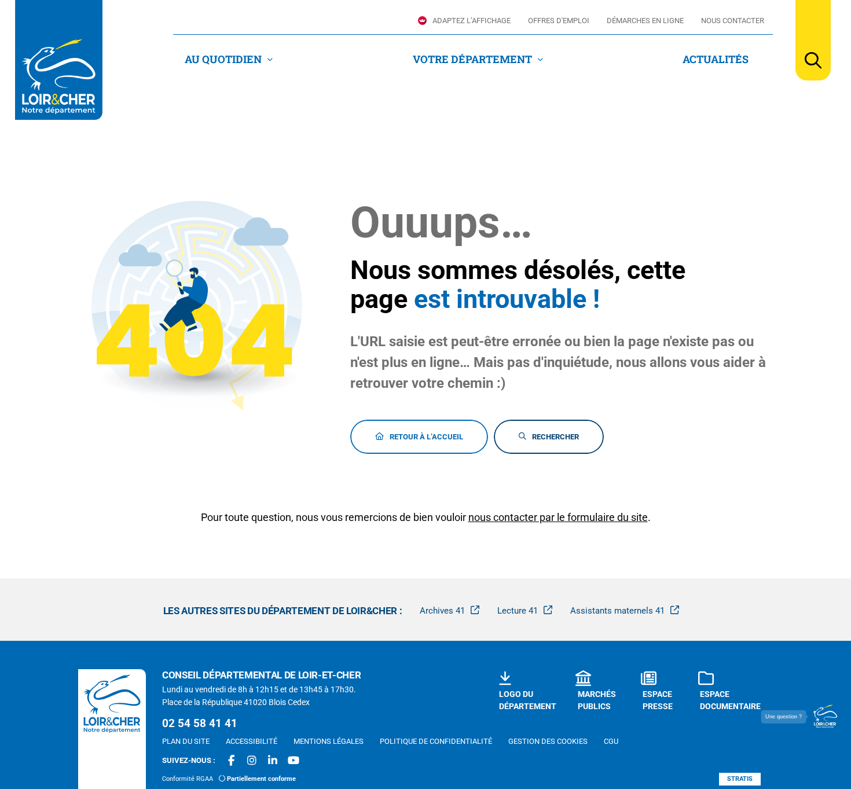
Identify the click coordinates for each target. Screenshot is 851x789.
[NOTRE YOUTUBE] (293, 760)
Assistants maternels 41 (617, 610)
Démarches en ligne (645, 20)
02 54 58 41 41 (199, 723)
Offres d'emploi (558, 20)
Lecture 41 (517, 610)
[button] (813, 40)
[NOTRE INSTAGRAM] (252, 760)
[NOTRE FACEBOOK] (231, 760)
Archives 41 (442, 610)
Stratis (740, 779)
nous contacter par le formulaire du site (558, 517)
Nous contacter (732, 20)
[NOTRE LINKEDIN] (272, 760)
